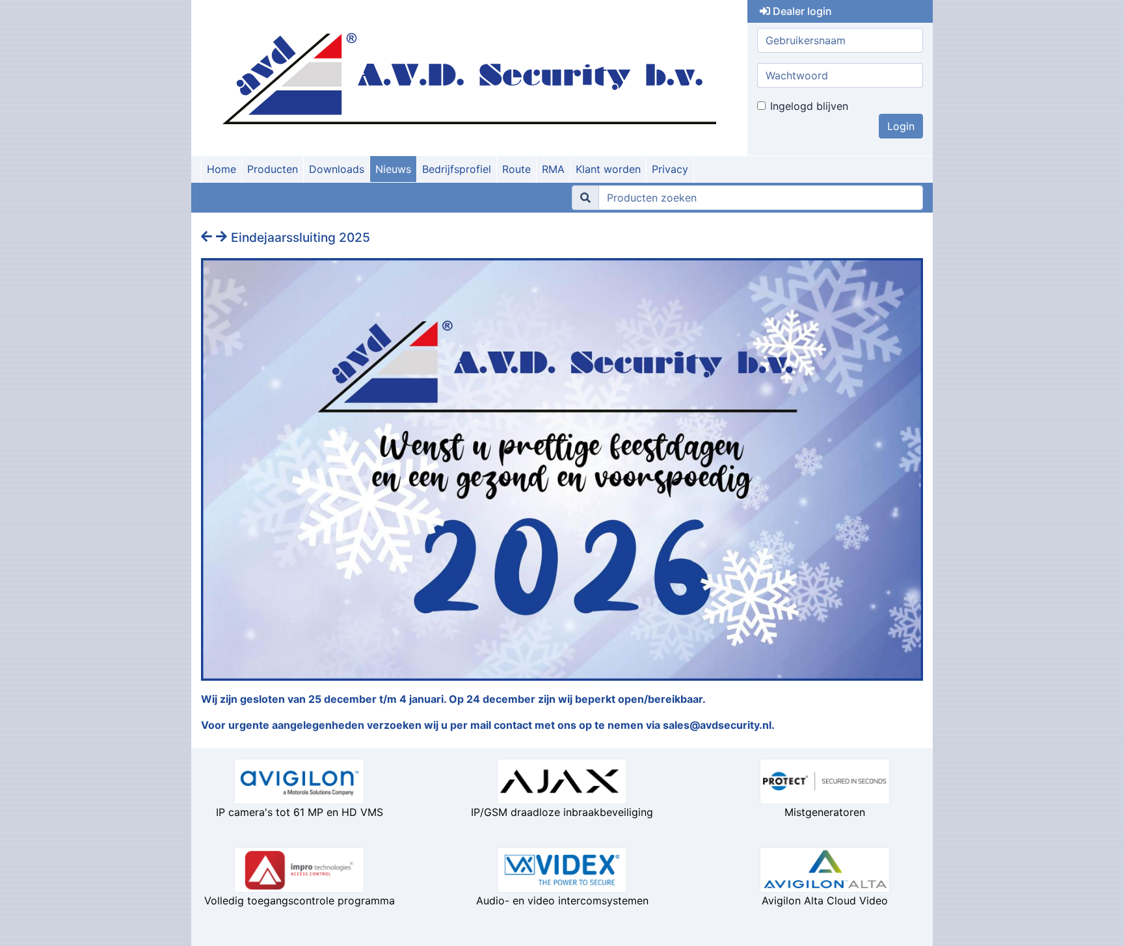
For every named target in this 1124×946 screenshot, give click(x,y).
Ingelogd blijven (809, 105)
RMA (553, 169)
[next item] (223, 236)
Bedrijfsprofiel (456, 169)
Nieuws (393, 169)
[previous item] (208, 236)
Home (221, 169)
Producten (272, 169)
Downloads (336, 169)
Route (516, 169)
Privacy (670, 169)
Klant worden (608, 169)
